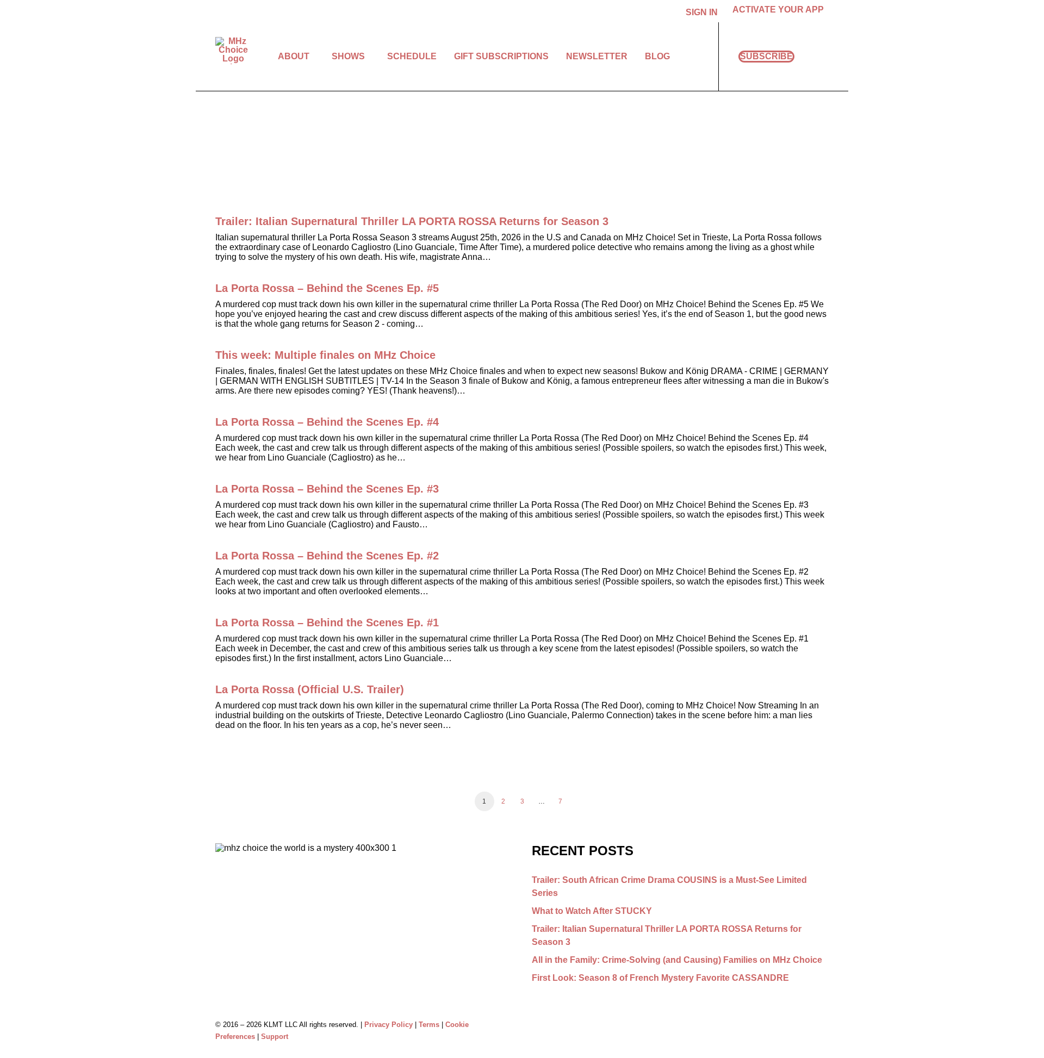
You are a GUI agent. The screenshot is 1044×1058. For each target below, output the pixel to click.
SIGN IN (702, 12)
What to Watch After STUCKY (592, 911)
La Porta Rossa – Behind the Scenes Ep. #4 (327, 422)
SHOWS (348, 56)
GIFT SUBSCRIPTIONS (501, 56)
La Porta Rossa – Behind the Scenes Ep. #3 (327, 489)
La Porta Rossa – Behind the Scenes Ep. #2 (327, 556)
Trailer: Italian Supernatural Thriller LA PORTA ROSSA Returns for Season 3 (411, 221)
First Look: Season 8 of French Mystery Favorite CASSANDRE (660, 977)
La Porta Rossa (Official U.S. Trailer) (309, 689)
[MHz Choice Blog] (233, 50)
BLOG (657, 56)
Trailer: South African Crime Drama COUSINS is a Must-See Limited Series (669, 886)
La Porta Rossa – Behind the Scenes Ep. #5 (327, 288)
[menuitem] (703, 12)
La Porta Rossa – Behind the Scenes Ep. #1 (327, 622)
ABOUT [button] (293, 56)
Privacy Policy (388, 1024)
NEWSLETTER (596, 56)
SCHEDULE (412, 56)
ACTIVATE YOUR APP (778, 9)
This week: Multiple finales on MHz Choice (325, 355)
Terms (429, 1024)
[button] (824, 56)
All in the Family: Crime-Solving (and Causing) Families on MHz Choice (677, 959)
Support (274, 1036)
